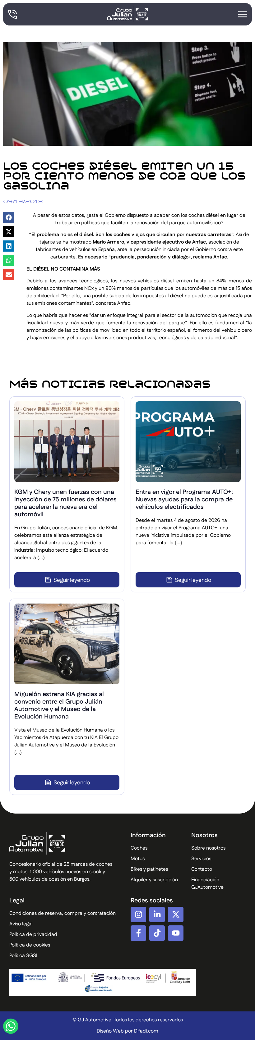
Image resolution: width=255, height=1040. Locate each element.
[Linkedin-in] (157, 914)
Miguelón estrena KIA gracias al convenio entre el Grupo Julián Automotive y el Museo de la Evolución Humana (59, 705)
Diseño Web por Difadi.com (127, 1031)
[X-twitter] (175, 914)
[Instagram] (138, 914)
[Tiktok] (157, 933)
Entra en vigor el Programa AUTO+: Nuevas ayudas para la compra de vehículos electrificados (184, 499)
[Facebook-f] (138, 933)
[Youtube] (175, 933)
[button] (8, 217)
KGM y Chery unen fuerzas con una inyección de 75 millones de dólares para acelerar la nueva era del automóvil (65, 503)
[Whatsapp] (10, 1026)
